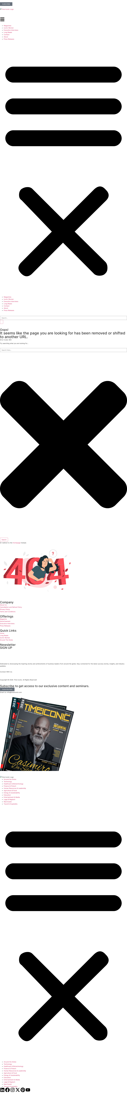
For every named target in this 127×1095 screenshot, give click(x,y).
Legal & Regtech (9, 799)
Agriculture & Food (10, 790)
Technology (8, 781)
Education (7, 795)
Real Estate (8, 802)
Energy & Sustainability (12, 793)
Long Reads (8, 32)
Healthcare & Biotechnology (13, 784)
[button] (63, 168)
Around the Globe (10, 779)
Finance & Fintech (10, 786)
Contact (6, 34)
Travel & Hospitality (10, 804)
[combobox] (63, 318)
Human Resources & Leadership (15, 788)
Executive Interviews (11, 30)
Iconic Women (9, 28)
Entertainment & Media (12, 797)
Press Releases (9, 39)
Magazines (7, 26)
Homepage (16, 543)
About (6, 37)
